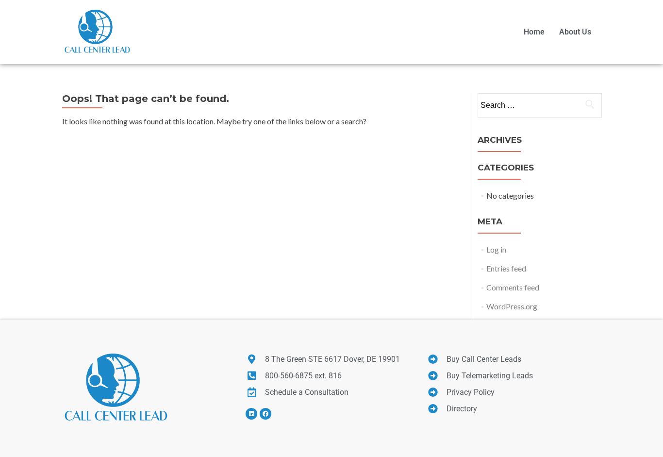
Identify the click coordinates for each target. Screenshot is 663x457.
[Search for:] (539, 105)
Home (534, 31)
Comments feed (512, 287)
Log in (496, 249)
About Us (575, 31)
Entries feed (506, 268)
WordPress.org (511, 306)
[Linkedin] (251, 414)
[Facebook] (265, 414)
